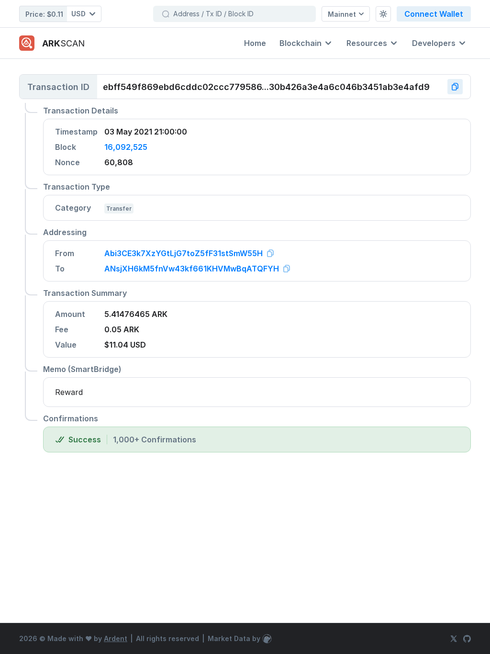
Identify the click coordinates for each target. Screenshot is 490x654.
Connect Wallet (433, 14)
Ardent (115, 638)
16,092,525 (125, 147)
